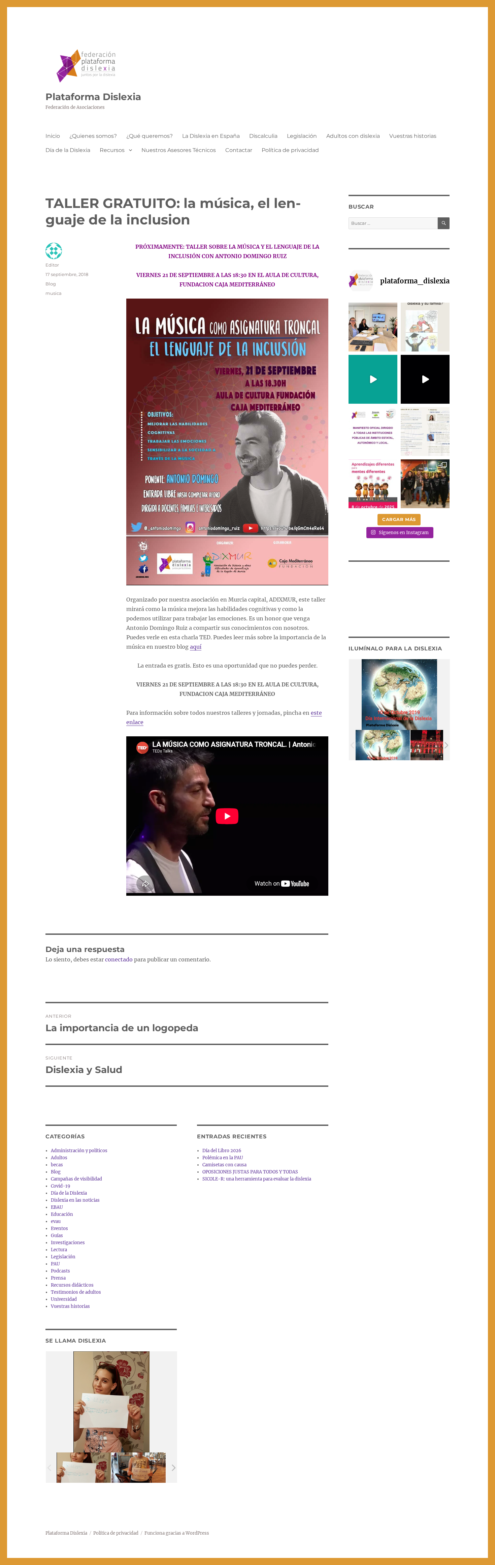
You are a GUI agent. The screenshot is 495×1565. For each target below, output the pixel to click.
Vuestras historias (412, 136)
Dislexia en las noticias (75, 1200)
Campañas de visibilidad (76, 1179)
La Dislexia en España (211, 136)
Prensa (58, 1278)
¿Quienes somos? (93, 136)
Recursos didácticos (72, 1285)
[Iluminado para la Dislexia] (383, 745)
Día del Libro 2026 (221, 1151)
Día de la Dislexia (67, 150)
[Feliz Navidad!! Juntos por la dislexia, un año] (425, 379)
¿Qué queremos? (149, 136)
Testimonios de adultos (76, 1292)
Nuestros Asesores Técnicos (178, 150)
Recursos (112, 150)
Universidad (64, 1299)
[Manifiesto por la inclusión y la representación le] (373, 431)
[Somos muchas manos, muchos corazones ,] (373, 379)
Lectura (59, 1250)
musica (53, 293)
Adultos (59, 1158)
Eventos (59, 1228)
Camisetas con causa (224, 1165)
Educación (62, 1214)
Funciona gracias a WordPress (176, 1533)
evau (56, 1221)
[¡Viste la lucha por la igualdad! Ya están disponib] (425, 483)
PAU (55, 1264)
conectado (119, 959)
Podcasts (60, 1271)
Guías (57, 1235)
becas (57, 1165)
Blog (50, 283)
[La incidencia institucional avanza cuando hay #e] (373, 327)
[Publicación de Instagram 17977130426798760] (425, 327)
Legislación (302, 136)
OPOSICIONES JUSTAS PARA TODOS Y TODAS (250, 1172)
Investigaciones (68, 1243)
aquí (195, 646)
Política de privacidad (290, 150)
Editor (52, 265)
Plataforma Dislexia (93, 96)
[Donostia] (437, 745)
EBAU (57, 1207)
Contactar (238, 150)
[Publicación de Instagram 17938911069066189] (425, 431)
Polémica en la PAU (222, 1158)
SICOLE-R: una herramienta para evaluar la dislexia (256, 1179)
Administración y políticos (79, 1151)
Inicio (52, 136)
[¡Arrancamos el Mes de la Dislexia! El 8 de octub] (373, 483)
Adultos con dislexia (353, 136)
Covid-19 (60, 1186)
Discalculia (263, 136)
